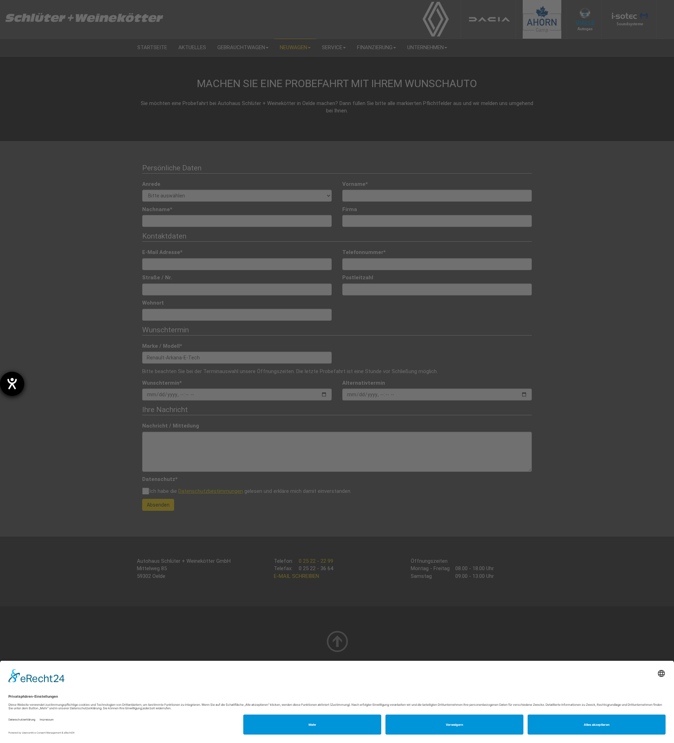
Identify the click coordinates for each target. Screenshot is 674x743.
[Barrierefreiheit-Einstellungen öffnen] (12, 384)
